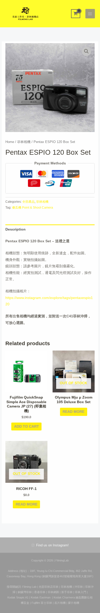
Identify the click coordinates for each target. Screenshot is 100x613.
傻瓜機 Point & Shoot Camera (32, 207)
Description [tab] (15, 229)
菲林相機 (24, 142)
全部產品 (28, 201)
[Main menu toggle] (90, 13)
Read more (73, 412)
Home (9, 142)
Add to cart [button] (26, 426)
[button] (86, 51)
